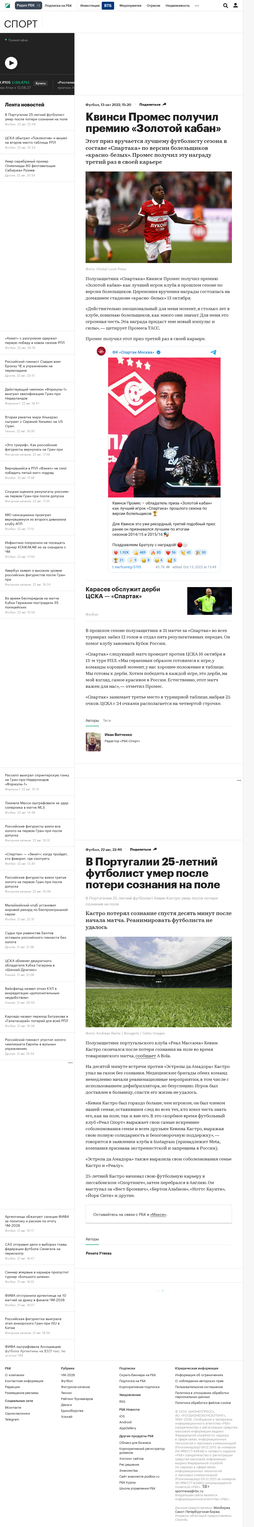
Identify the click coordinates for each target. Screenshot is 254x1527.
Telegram (12, 1418)
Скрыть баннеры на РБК (137, 1373)
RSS (122, 1400)
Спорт (20, 22)
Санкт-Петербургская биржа (197, 1510)
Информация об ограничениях (199, 1373)
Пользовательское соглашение (199, 1385)
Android (125, 1421)
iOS (122, 1415)
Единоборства (72, 1409)
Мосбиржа (222, 1506)
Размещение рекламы (21, 1391)
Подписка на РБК (132, 1379)
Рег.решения (129, 1463)
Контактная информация (24, 1379)
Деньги (66, 1403)
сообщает (145, 1056)
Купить (26, 83)
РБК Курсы (127, 1481)
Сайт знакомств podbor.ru (139, 1475)
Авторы (92, 720)
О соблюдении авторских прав (199, 1379)
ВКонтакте (13, 1406)
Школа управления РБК (137, 1487)
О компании (14, 1373)
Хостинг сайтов (131, 1457)
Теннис (66, 1391)
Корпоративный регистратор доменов (142, 1449)
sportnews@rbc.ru (189, 1490)
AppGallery (127, 1427)
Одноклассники (17, 1412)
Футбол (92, 104)
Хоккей (66, 1415)
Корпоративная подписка (139, 1385)
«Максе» (158, 1213)
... (197, 4)
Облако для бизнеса (135, 1441)
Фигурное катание (75, 1385)
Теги (107, 720)
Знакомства (128, 1469)
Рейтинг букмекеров (77, 1397)
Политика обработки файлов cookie (203, 1401)
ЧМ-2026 (68, 1373)
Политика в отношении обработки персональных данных (202, 1393)
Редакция (12, 1385)
